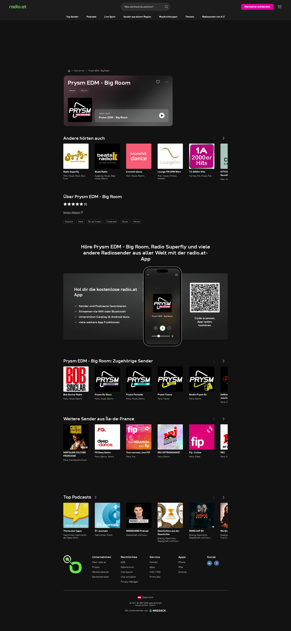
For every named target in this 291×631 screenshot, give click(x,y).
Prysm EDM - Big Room (113, 117)
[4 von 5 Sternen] (77, 204)
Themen (189, 17)
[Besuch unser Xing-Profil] (216, 563)
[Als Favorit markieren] (158, 81)
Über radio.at (99, 562)
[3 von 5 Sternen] (73, 204)
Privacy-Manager (129, 582)
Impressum (127, 572)
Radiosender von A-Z (213, 17)
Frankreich (112, 222)
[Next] (224, 137)
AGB (123, 562)
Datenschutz (127, 567)
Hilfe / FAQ (155, 572)
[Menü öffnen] (280, 7)
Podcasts (91, 17)
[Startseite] (69, 70)
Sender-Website (71, 212)
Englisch (69, 222)
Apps (152, 567)
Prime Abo (155, 577)
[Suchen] (166, 7)
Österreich (147, 597)
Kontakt (154, 562)
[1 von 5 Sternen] (65, 204)
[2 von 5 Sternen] (69, 204)
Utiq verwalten (128, 577)
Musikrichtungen (168, 17)
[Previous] (214, 137)
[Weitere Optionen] (167, 82)
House (72, 91)
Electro (84, 91)
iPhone (181, 562)
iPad (180, 567)
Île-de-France (94, 222)
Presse (95, 567)
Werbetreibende (100, 572)
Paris (80, 222)
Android (182, 572)
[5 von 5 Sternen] (81, 204)
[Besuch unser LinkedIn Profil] (209, 563)
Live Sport (109, 17)
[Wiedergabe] (162, 115)
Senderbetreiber (100, 577)
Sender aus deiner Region (137, 17)
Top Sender (72, 17)
